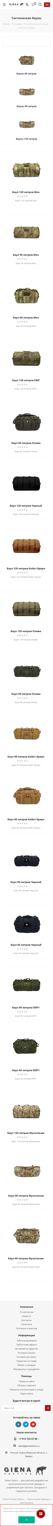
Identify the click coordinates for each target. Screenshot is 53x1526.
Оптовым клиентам (26, 1328)
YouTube (33, 1424)
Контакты (26, 1320)
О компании (26, 1311)
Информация (26, 1335)
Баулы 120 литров (26, 138)
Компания (26, 1306)
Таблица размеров (27, 1340)
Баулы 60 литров (26, 73)
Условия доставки (26, 1356)
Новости (26, 1316)
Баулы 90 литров (27, 106)
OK (26, 1519)
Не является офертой (26, 1348)
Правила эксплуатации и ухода (26, 1389)
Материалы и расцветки (26, 1369)
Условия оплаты (26, 1352)
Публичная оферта (26, 1344)
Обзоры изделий (26, 1385)
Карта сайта (26, 1393)
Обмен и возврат (26, 1365)
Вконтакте (18, 1424)
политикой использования (15, 1511)
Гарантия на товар (26, 1360)
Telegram (26, 1424)
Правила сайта (26, 1381)
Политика (26, 1324)
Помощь (26, 1376)
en (47, 4)
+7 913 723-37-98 (28, 1438)
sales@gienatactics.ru (29, 1445)
